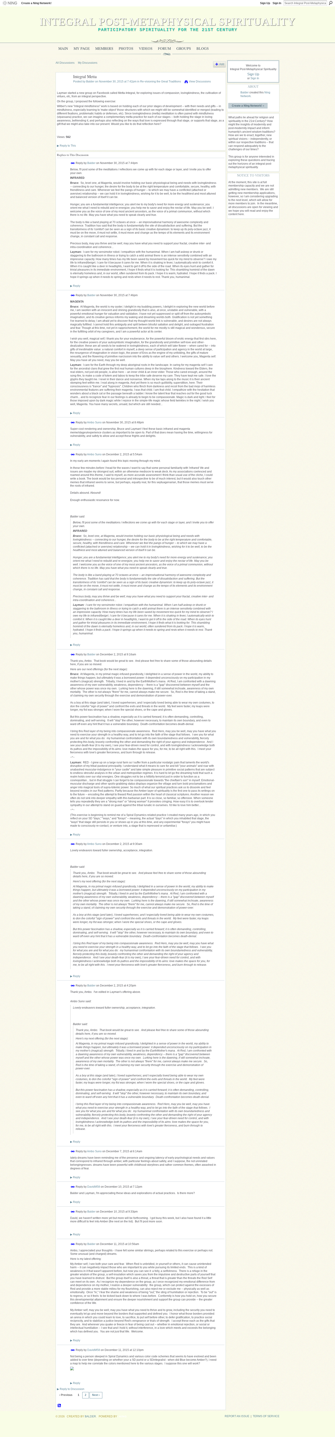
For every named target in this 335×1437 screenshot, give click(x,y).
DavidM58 (93, 1186)
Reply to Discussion (70, 1389)
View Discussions (200, 81)
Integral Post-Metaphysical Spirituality (168, 22)
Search (330, 3)
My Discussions (87, 62)
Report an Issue (237, 1416)
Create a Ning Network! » (248, 105)
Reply (75, 285)
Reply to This (66, 145)
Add (221, 64)
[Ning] (9, 3)
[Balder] (63, 87)
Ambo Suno (94, 422)
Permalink (73, 163)
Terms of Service (266, 1416)
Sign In (277, 3)
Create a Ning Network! (36, 3)
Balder (90, 81)
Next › (96, 1395)
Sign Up (265, 3)
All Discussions (65, 62)
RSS (59, 1406)
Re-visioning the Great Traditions (160, 81)
